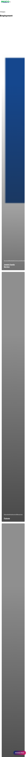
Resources (20, 514)
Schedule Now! (19, 753)
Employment (13, 514)
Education (7, 514)
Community (18, 260)
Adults (13, 260)
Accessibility (7, 260)
